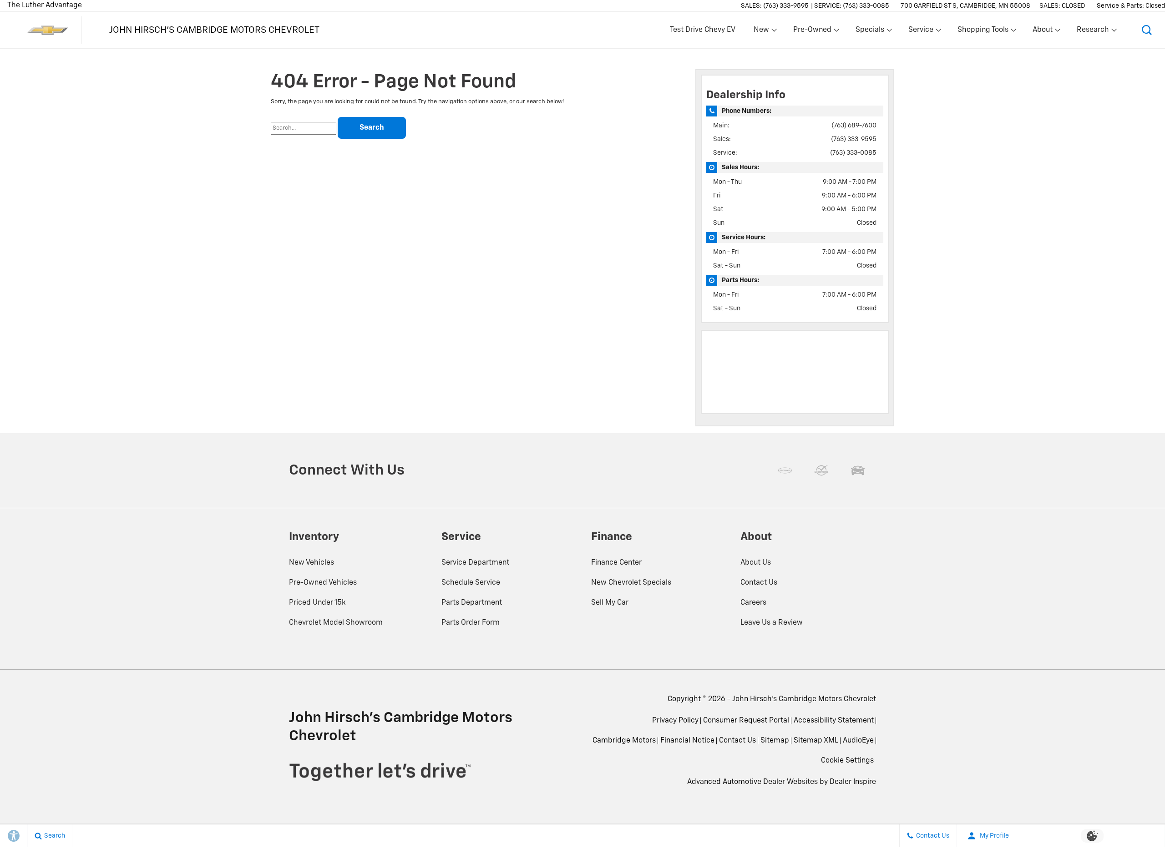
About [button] (1042, 31)
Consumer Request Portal (746, 720)
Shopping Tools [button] (982, 31)
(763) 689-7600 (853, 125)
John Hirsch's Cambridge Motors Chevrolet (804, 699)
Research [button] (1092, 31)
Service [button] (920, 31)
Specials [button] (869, 31)
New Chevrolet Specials (631, 582)
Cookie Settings (847, 760)
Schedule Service (470, 582)
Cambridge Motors (624, 740)
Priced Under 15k (317, 602)
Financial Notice (687, 740)
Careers (753, 602)
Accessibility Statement (834, 720)
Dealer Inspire (853, 782)
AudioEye (858, 740)
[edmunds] (858, 470)
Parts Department (471, 602)
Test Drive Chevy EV (702, 30)
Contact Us (758, 582)
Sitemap (774, 740)
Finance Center (616, 562)
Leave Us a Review (771, 623)
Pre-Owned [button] (812, 31)
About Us (755, 562)
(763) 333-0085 (853, 153)
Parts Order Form (470, 623)
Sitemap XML (816, 740)
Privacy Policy (675, 720)
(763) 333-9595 (853, 139)
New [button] (762, 31)
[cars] (785, 470)
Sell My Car (609, 602)
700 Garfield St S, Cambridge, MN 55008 (965, 6)
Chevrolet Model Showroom (336, 623)
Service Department (475, 562)
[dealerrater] (821, 470)
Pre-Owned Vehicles (323, 582)
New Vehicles (311, 562)
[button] (1147, 30)
